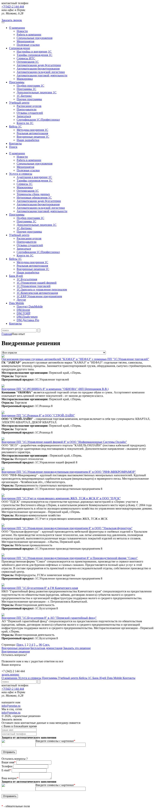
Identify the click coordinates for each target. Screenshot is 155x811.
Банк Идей (99, 678)
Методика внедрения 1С (32, 129)
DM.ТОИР (23, 313)
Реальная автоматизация (32, 133)
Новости (22, 31)
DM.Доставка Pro (28, 320)
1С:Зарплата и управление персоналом (42, 289)
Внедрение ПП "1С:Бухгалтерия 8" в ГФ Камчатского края (40, 588)
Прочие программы (29, 99)
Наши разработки (28, 140)
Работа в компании (29, 34)
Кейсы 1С (15, 126)
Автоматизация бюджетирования (38, 68)
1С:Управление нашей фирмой (37, 282)
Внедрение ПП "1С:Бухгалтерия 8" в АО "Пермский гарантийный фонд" (49, 617)
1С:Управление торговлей (33, 286)
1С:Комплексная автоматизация (37, 292)
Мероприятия (25, 41)
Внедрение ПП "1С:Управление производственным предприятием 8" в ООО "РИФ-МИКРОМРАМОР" (69, 471)
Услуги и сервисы (30, 678)
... (37, 644)
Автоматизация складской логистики (41, 72)
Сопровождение (19, 48)
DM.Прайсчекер (27, 316)
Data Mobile (115, 678)
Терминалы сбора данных (33, 194)
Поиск (13, 146)
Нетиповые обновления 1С (34, 197)
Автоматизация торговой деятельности (42, 75)
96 (40, 644)
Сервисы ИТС (26, 58)
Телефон (7, 766)
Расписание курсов (29, 106)
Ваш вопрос (10, 778)
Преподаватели (26, 109)
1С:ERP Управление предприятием (39, 296)
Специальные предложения (34, 38)
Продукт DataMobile (30, 306)
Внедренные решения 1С (33, 136)
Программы (16, 82)
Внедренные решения (16, 648)
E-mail (6, 770)
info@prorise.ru (11, 705)
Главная (7, 334)
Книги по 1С (25, 123)
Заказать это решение (77, 648)
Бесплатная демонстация (46, 648)
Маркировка (25, 78)
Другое (21, 299)
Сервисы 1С (25, 184)
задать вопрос (10, 674)
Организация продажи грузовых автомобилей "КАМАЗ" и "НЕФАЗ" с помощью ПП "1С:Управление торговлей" (75, 359)
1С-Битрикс (24, 95)
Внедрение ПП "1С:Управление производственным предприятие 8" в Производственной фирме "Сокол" (70, 558)
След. (46, 644)
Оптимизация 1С (28, 61)
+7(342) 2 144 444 (13, 6)
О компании (17, 27)
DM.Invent (23, 310)
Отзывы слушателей (30, 112)
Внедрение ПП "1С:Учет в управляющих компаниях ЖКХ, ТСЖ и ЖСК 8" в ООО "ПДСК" (61, 498)
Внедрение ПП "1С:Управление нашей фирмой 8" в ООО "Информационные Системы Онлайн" (64, 442)
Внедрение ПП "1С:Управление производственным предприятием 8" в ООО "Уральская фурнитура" (67, 528)
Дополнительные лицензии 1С (37, 92)
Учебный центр (19, 102)
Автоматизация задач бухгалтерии (39, 65)
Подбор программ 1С (30, 85)
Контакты (15, 143)
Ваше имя (9, 762)
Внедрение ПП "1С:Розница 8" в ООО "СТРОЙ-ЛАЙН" (38, 415)
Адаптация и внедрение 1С (34, 177)
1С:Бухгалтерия (27, 279)
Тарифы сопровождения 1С (34, 55)
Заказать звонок (12, 20)
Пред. (20, 644)
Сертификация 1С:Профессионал (38, 119)
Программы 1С (26, 89)
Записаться (24, 116)
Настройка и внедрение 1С (34, 51)
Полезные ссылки (28, 44)
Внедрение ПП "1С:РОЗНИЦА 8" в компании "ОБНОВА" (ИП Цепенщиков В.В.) (55, 389)
